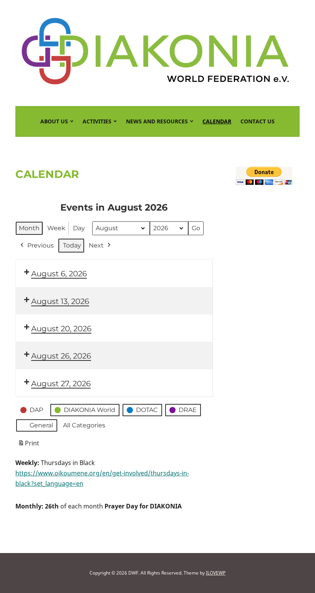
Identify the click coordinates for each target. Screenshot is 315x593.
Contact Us (257, 121)
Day (79, 228)
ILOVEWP (215, 573)
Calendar (216, 121)
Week (56, 228)
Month (29, 228)
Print (28, 445)
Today (72, 245)
